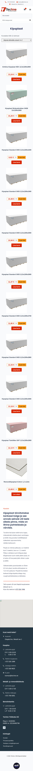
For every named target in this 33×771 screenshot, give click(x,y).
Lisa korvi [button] (16, 79)
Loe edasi (16, 494)
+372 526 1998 (20, 589)
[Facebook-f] (4, 727)
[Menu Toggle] (30, 9)
